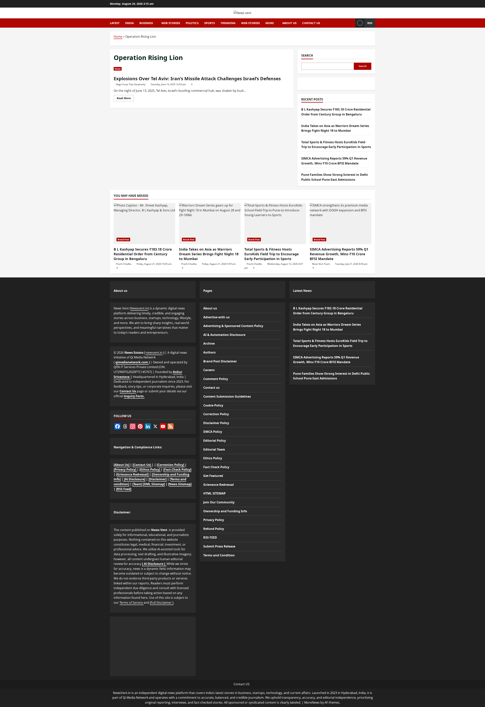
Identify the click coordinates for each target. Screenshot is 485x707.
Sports (209, 23)
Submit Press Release (219, 546)
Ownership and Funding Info (225, 511)
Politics (192, 23)
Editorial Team (214, 449)
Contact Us (128, 391)
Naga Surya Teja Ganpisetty (130, 84)
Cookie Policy (213, 405)
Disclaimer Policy (216, 423)
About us (289, 23)
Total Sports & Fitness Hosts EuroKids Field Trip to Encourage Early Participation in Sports (271, 254)
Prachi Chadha (123, 264)
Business (146, 23)
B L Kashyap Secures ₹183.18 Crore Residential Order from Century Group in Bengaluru (143, 254)
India (129, 23)
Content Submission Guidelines (227, 396)
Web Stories (170, 23)
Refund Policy (213, 529)
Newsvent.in (139, 308)
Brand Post (123, 239)
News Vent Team (321, 264)
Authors (209, 352)
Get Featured (213, 476)
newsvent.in (154, 352)
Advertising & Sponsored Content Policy (233, 326)
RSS (369, 23)
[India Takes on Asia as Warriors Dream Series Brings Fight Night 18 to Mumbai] (210, 223)
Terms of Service (132, 602)
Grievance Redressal (218, 485)
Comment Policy (215, 379)
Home (118, 36)
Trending (228, 23)
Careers (209, 370)
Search (307, 55)
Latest (115, 23)
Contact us (311, 23)
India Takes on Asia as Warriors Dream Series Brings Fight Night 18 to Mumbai (209, 254)
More (269, 23)
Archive (209, 343)
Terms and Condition (219, 555)
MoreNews (312, 702)
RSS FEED (210, 537)
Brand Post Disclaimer (220, 361)
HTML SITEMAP (214, 493)
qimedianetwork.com (132, 362)
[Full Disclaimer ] (161, 602)
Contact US (242, 684)
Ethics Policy (212, 458)
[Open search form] (351, 22)
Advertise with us (216, 317)
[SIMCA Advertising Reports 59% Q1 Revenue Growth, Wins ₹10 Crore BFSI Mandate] (340, 223)
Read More (125, 98)
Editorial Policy (214, 440)
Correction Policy (216, 414)
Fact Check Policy (216, 467)
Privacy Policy (213, 520)
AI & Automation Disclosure (224, 335)
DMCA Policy (212, 432)
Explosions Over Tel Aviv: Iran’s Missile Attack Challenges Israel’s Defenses (197, 78)
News (117, 68)
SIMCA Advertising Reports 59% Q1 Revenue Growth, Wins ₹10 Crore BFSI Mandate (339, 254)
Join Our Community (219, 502)
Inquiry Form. (134, 396)
